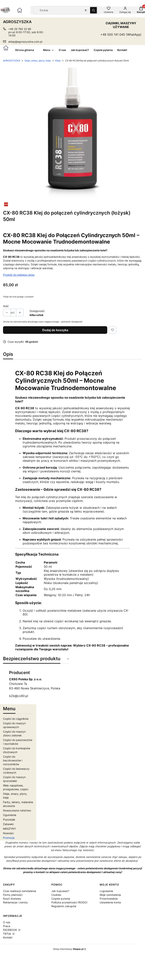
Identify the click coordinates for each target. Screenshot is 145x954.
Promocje (9, 837)
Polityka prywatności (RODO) (69, 902)
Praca (6, 926)
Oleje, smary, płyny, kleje (38, 60)
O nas (6, 922)
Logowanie (106, 891)
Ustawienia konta (110, 902)
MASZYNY (9, 828)
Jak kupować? (60, 891)
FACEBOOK (10, 929)
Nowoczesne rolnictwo (17, 810)
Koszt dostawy (12, 898)
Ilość (6, 306)
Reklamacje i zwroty (15, 902)
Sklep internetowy (68, 949)
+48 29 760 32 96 (19, 29)
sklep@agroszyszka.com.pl (25, 41)
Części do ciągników (16, 718)
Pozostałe (9, 819)
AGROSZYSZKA (11, 60)
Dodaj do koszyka (55, 330)
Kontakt (7, 937)
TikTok (7, 933)
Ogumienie (9, 815)
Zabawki (8, 824)
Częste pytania (60, 898)
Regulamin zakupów (63, 906)
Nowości (8, 833)
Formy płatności (12, 894)
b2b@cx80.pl (18, 696)
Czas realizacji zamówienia (19, 891)
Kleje (58, 60)
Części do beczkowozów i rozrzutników (12, 760)
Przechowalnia (109, 898)
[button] (93, 10)
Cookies (56, 894)
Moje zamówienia (110, 894)
